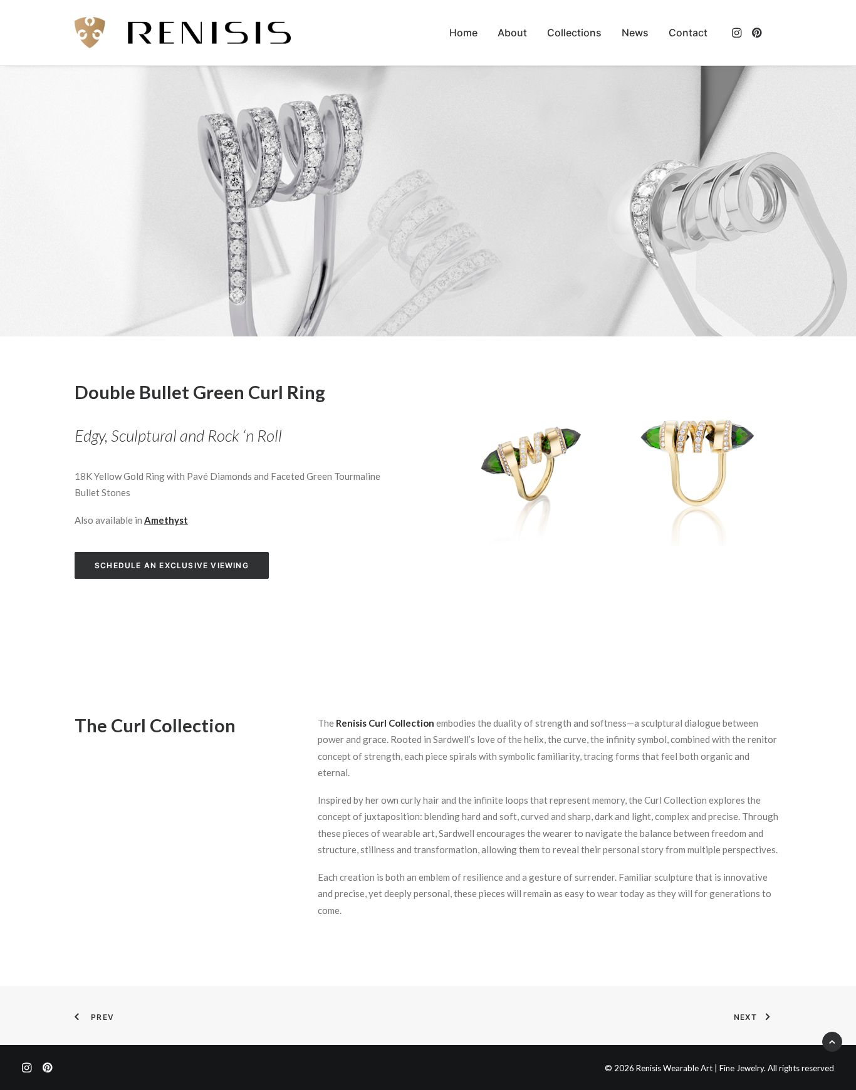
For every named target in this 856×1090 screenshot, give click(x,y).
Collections (574, 32)
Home (463, 32)
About (512, 32)
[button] (738, 32)
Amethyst (166, 520)
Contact (688, 32)
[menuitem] (463, 32)
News (635, 32)
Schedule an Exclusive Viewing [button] (172, 565)
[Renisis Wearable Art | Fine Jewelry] (183, 32)
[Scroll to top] (832, 1040)
